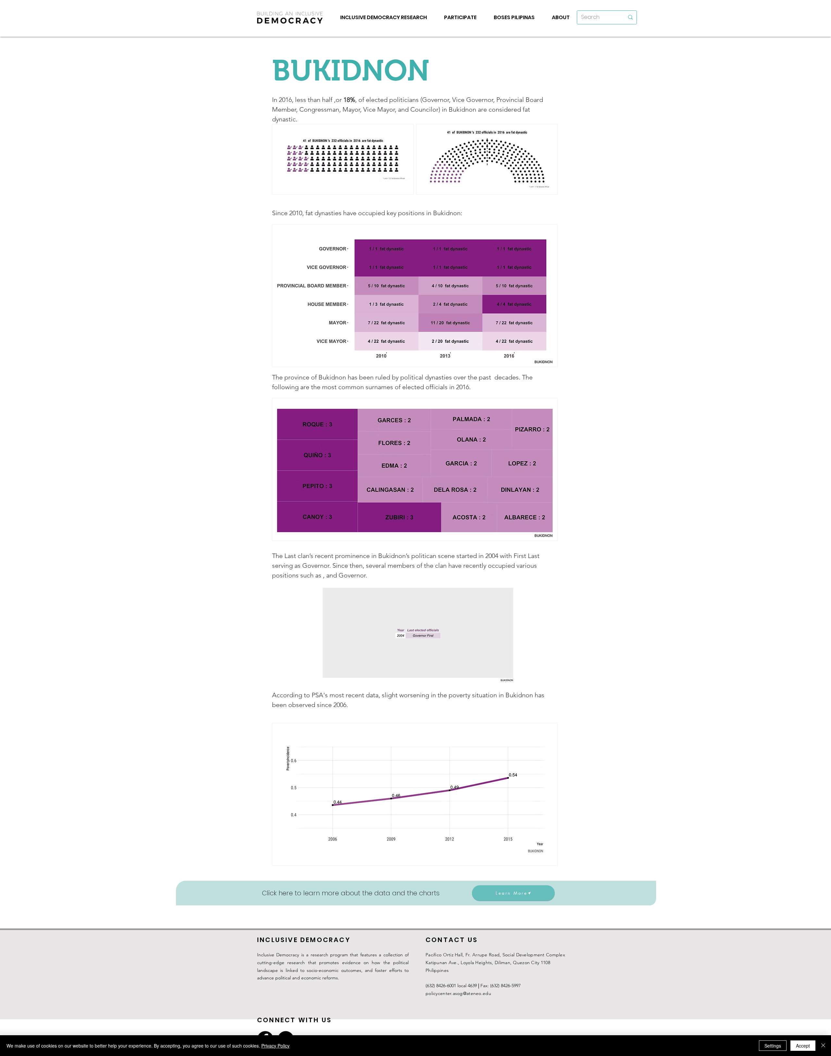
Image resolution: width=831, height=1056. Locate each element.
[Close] (823, 1045)
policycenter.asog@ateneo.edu (458, 993)
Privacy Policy (275, 1045)
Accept (803, 1045)
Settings (772, 1045)
